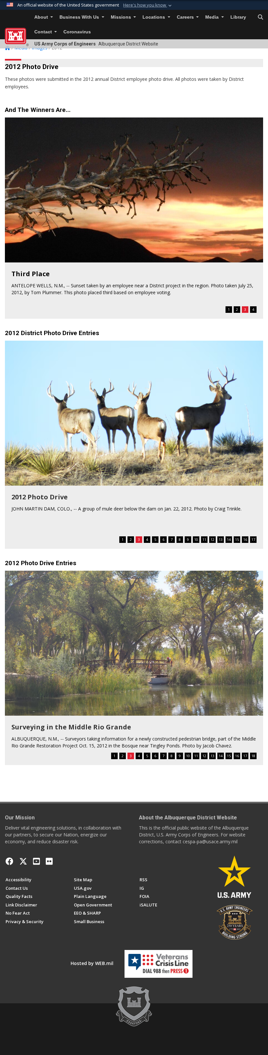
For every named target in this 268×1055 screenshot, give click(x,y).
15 (237, 539)
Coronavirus (77, 31)
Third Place (30, 273)
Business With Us (79, 17)
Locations (154, 17)
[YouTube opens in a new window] (36, 861)
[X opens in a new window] (23, 861)
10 (196, 539)
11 (204, 539)
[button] (148, 5)
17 (253, 539)
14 (229, 539)
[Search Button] (260, 17)
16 (245, 539)
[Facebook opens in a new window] (9, 861)
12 (212, 539)
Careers (186, 17)
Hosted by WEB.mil (92, 963)
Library (238, 17)
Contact (43, 31)
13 (221, 539)
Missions (121, 17)
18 (253, 755)
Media (212, 17)
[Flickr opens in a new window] (49, 861)
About (41, 17)
